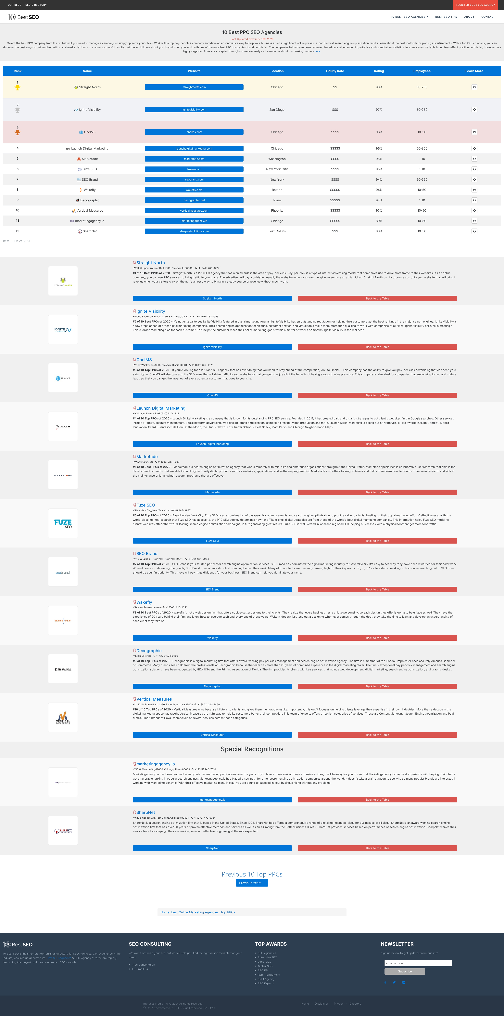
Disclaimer (321, 1003)
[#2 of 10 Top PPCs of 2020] (63, 329)
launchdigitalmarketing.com (194, 148)
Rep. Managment (269, 974)
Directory (355, 1003)
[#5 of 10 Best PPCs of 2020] (63, 475)
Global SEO (265, 966)
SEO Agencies (267, 953)
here (317, 51)
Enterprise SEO (267, 957)
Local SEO (264, 961)
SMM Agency (266, 979)
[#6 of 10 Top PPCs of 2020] (63, 523)
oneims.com (194, 132)
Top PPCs (227, 912)
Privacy (339, 1003)
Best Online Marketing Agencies (195, 912)
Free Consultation (143, 964)
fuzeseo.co (194, 169)
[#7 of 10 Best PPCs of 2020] (63, 572)
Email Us (142, 969)
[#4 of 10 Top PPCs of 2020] (63, 426)
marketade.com (194, 158)
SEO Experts (266, 983)
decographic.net (194, 200)
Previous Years (250, 883)
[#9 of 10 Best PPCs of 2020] (63, 669)
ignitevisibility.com (194, 109)
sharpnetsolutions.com (194, 231)
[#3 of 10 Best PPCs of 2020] (63, 378)
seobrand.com (194, 179)
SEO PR (263, 970)
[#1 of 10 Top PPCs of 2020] (63, 281)
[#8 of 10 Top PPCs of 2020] (63, 620)
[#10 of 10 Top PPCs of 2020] (63, 717)
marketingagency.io (194, 220)
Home (164, 912)
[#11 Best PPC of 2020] (63, 782)
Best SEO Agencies (59, 958)
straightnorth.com (194, 87)
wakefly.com (194, 189)
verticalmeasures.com (194, 210)
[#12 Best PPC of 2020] (63, 830)
